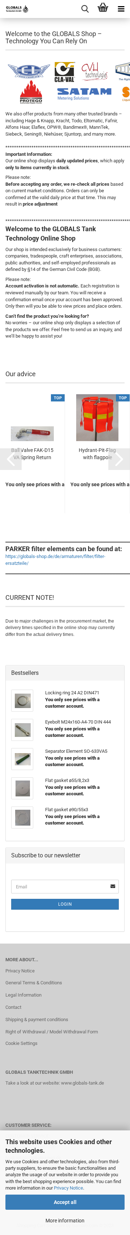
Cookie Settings (21, 1043)
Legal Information (23, 995)
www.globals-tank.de (82, 1083)
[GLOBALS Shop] (14, 9)
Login (65, 904)
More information (65, 1220)
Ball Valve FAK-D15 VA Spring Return (32, 453)
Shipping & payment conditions (36, 1019)
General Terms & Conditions (33, 982)
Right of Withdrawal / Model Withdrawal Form (51, 1031)
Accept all (65, 1202)
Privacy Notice (68, 1188)
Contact (13, 1007)
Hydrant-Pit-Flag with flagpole (97, 453)
